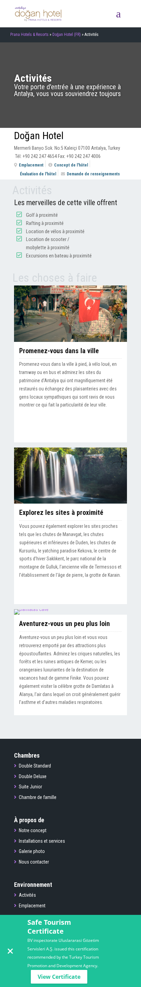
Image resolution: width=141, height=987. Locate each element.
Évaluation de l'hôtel (38, 174)
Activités (27, 895)
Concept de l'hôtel (71, 165)
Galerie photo (32, 851)
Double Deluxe (33, 776)
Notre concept (33, 830)
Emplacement (31, 165)
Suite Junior (30, 786)
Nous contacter (34, 862)
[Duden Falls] (70, 502)
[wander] (70, 340)
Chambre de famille (37, 797)
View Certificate (59, 977)
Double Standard (35, 766)
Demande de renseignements (93, 174)
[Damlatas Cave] (31, 609)
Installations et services (42, 841)
